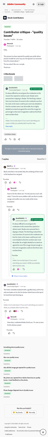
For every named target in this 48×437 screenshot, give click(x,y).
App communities (16, 10)
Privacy (29, 427)
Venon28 (10, 43)
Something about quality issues (14, 347)
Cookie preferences (9, 431)
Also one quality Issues (11, 357)
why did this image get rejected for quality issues (19, 367)
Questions (7, 12)
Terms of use (21, 427)
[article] (24, 174)
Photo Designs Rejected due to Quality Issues (18, 390)
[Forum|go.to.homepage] (16, 4)
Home (6, 10)
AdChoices (9, 434)
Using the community (10, 427)
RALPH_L (10, 166)
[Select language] (33, 4)
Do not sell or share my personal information (29, 431)
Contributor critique (10, 134)
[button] (4, 5)
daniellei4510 (13, 88)
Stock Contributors (30, 10)
